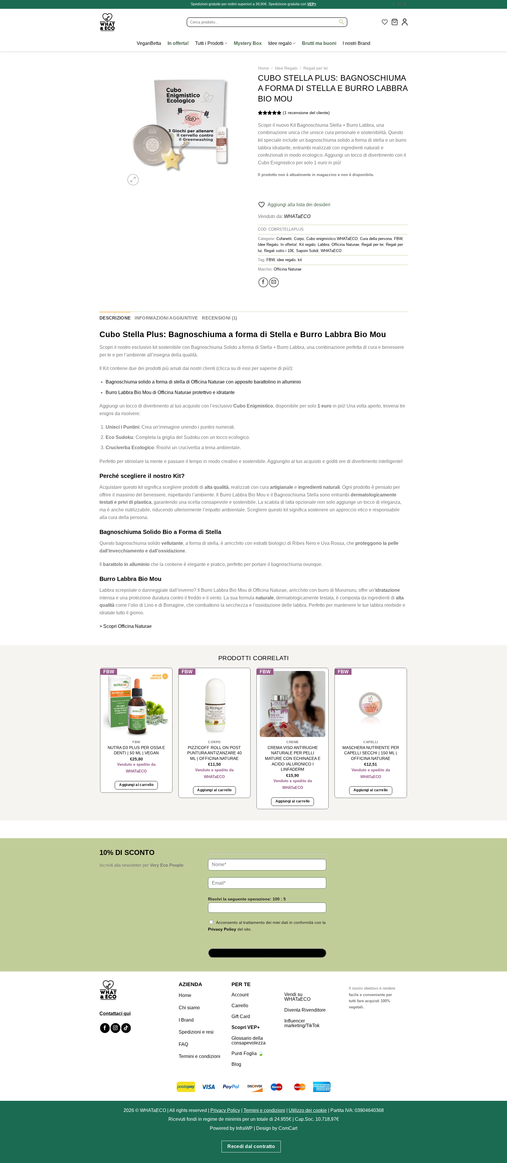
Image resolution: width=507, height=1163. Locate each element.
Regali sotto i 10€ (279, 251)
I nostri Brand (356, 43)
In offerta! (288, 244)
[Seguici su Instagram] (399, 4)
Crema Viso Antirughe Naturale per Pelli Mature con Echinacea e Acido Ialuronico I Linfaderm (292, 758)
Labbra (323, 244)
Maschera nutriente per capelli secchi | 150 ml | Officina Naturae (370, 753)
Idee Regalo (286, 68)
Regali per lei (315, 68)
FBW (398, 238)
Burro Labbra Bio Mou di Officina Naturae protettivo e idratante (170, 392)
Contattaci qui (115, 1013)
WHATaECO (297, 216)
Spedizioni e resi (196, 1032)
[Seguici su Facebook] (393, 4)
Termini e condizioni (199, 1056)
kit (300, 260)
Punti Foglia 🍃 (247, 1053)
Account (240, 994)
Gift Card (240, 1016)
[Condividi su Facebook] (263, 282)
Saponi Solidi (307, 251)
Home (263, 68)
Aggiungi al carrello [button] (136, 785)
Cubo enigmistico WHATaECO (332, 238)
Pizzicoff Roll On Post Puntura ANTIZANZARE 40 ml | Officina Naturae (214, 753)
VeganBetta (149, 43)
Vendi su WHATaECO (297, 997)
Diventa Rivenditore (305, 1010)
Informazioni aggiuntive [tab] (166, 317)
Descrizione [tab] (115, 317)
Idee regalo (280, 43)
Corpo (299, 238)
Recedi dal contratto (251, 1146)
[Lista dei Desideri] (385, 22)
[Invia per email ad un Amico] (274, 282)
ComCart (287, 1128)
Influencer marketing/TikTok (302, 1023)
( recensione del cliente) (306, 112)
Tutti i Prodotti (209, 43)
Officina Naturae (345, 244)
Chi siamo (189, 1007)
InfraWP (244, 1128)
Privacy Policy (222, 929)
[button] (395, 22)
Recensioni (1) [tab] (219, 317)
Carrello (239, 1005)
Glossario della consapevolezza (248, 1040)
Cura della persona (376, 238)
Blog (236, 1064)
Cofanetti (284, 238)
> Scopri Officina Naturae (125, 626)
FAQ (183, 1044)
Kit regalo (307, 244)
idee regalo (286, 260)
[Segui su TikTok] (404, 4)
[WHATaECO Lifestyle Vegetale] (121, 22)
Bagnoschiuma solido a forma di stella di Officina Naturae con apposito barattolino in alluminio (203, 381)
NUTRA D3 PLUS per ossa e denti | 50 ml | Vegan (136, 750)
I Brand (186, 1019)
